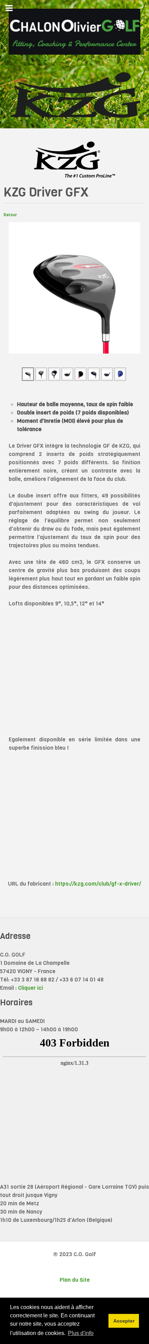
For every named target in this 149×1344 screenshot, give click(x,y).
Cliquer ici (30, 987)
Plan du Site (75, 1279)
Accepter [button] (123, 1321)
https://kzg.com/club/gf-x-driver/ (98, 883)
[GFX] (74, 287)
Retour (10, 215)
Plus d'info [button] (81, 1333)
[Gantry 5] (74, 32)
